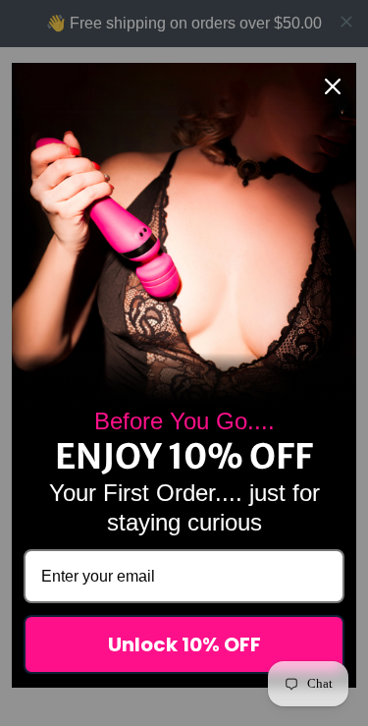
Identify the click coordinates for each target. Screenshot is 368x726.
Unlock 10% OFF (184, 644)
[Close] (332, 86)
